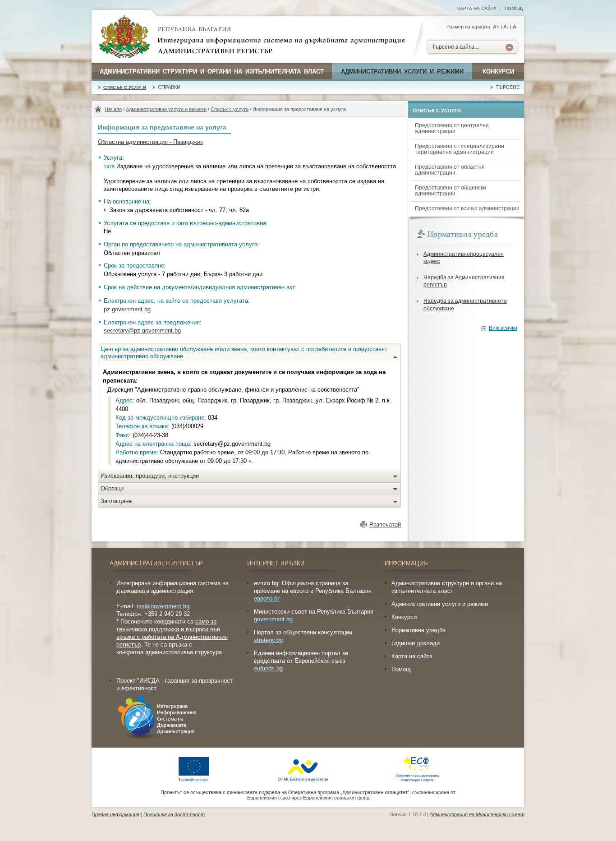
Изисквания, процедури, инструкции (150, 475)
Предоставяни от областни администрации (450, 170)
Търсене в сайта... (455, 47)
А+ (496, 26)
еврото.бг (267, 598)
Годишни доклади (415, 643)
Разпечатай (385, 524)
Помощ (514, 8)
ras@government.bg (163, 606)
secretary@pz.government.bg (142, 330)
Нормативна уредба (418, 630)
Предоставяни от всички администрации (467, 208)
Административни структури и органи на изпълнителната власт (212, 71)
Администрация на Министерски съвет (477, 814)
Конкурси (498, 71)
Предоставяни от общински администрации (450, 190)
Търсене (507, 87)
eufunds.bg (268, 668)
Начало (113, 109)
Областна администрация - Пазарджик (150, 142)
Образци (112, 488)
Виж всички (503, 328)
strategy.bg (268, 640)
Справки (169, 87)
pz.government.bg (127, 309)
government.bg (273, 619)
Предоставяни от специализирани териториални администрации (459, 149)
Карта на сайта (476, 8)
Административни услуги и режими (402, 71)
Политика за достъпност (174, 814)
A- (506, 26)
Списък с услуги (124, 87)
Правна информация (115, 814)
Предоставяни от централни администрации (452, 128)
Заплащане (116, 501)
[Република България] (124, 37)
